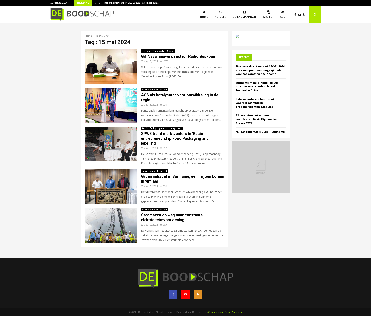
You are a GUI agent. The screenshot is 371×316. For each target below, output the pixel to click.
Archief (268, 17)
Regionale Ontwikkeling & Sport (158, 51)
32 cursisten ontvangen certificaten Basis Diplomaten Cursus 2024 (256, 119)
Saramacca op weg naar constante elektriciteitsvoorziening (172, 217)
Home (204, 17)
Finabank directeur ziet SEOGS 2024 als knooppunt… (131, 3)
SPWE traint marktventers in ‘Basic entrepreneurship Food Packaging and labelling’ (175, 138)
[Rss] (305, 14)
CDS (282, 17)
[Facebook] (296, 14)
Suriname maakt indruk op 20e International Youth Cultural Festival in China (257, 86)
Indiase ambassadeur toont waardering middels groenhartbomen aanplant (255, 102)
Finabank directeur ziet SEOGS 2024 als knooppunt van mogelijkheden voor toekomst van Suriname (260, 70)
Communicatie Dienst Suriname (225, 312)
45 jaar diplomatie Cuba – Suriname (260, 132)
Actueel (220, 17)
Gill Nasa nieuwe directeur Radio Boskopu (178, 56)
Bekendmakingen (244, 17)
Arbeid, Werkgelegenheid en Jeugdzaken (162, 128)
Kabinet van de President (154, 89)
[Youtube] (300, 14)
